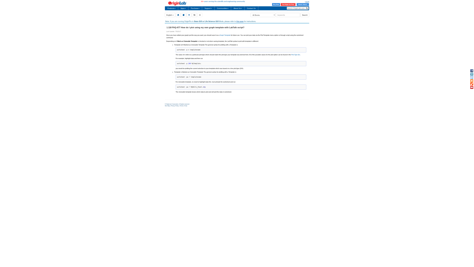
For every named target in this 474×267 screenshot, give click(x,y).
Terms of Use (183, 105)
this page (240, 21)
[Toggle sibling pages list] (194, 15)
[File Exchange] (471, 84)
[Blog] (471, 77)
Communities (222, 8)
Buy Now (276, 4)
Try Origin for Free (288, 4)
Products (170, 8)
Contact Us (251, 8)
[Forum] (471, 80)
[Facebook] (471, 70)
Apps (183, 8)
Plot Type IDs (295, 55)
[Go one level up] (189, 15)
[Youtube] (471, 87)
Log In (307, 2)
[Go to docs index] (178, 15)
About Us (237, 8)
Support (208, 8)
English (169, 15)
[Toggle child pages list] (199, 15)
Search (305, 15)
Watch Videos (302, 4)
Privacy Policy (175, 105)
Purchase (194, 8)
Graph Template (225, 35)
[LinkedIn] (471, 74)
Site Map (167, 105)
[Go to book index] (183, 15)
